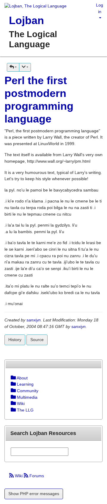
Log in (99, 8)
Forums (36, 475)
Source (37, 339)
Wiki (19, 475)
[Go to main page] (33, 6)
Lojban (26, 20)
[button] (13, 67)
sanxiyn (33, 320)
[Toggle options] (13, 378)
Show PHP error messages (33, 493)
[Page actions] (25, 67)
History (14, 339)
